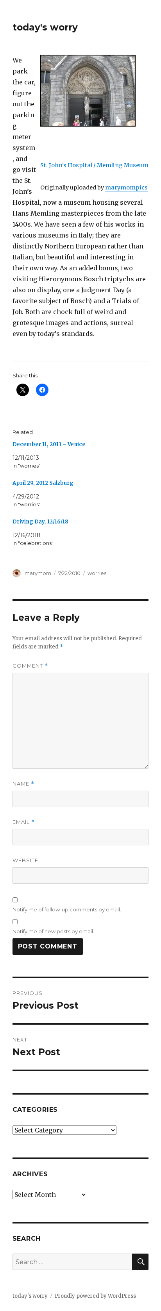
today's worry (45, 27)
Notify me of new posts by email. (53, 931)
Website (25, 860)
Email (24, 822)
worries (97, 573)
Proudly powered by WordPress (95, 1296)
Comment (30, 666)
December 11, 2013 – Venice (49, 444)
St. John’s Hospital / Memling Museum (94, 165)
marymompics (126, 187)
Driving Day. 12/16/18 (40, 521)
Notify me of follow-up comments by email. (67, 909)
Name (23, 784)
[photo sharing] (94, 91)
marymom (38, 573)
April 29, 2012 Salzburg (43, 483)
